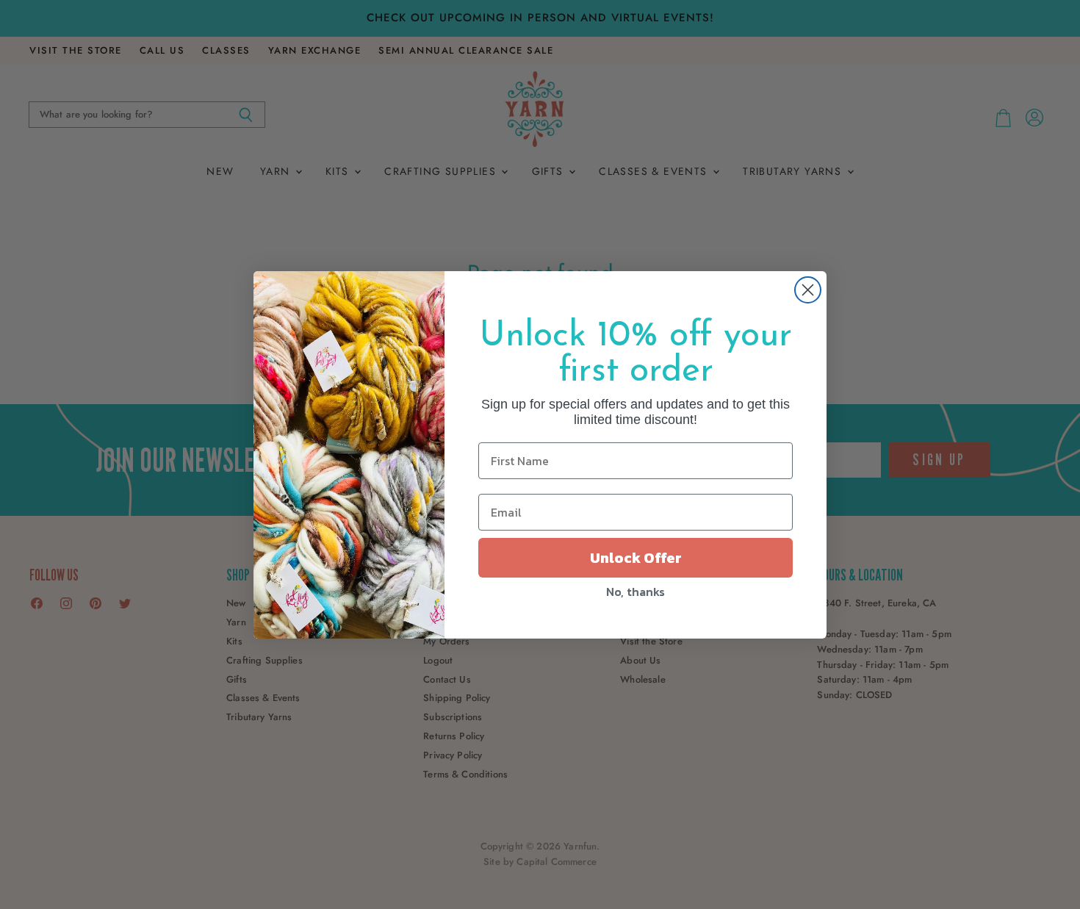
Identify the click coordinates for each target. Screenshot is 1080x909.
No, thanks (635, 591)
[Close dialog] (808, 290)
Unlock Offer (636, 558)
